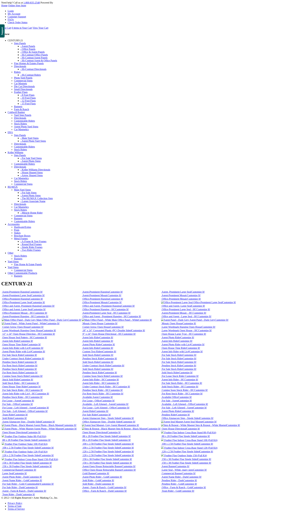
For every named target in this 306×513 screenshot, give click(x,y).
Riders (17, 72)
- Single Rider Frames (31, 247)
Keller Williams (15, 152)
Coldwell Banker (16, 112)
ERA (10, 132)
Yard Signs (13, 261)
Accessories (14, 224)
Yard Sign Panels (22, 115)
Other (10, 253)
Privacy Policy (15, 503)
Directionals (20, 66)
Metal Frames (21, 238)
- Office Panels (27, 49)
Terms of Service (16, 509)
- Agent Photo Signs (30, 161)
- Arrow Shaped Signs (31, 175)
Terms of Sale (15, 506)
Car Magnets (20, 83)
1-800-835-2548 (31, 2)
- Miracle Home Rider (31, 212)
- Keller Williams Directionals (35, 169)
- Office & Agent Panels (32, 52)
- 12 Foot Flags (28, 100)
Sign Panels (20, 43)
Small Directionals (23, 89)
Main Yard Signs (22, 189)
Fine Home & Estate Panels (28, 264)
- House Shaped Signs (31, 172)
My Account (14, 13)
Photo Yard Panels (23, 77)
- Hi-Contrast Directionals (33, 69)
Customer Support (17, 16)
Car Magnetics (21, 129)
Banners (18, 106)
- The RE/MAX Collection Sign (36, 198)
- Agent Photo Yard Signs (33, 141)
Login (11, 11)
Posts (16, 230)
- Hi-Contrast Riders (30, 75)
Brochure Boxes (22, 235)
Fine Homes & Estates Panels (29, 63)
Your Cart (6, 27)
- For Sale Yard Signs (31, 158)
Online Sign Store (17, 5)
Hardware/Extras (22, 227)
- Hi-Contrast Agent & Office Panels (38, 60)
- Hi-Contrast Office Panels (34, 54)
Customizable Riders (24, 120)
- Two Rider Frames (30, 250)
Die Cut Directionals (24, 86)
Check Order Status (17, 22)
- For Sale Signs (28, 192)
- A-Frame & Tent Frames (33, 241)
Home (4, 5)
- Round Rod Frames (31, 244)
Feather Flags (21, 92)
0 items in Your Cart (22, 27)
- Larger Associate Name (32, 201)
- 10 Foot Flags (28, 98)
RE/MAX (13, 187)
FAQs (11, 19)
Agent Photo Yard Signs (26, 126)
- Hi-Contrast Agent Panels (33, 57)
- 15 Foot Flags (28, 103)
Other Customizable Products (22, 273)
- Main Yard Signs (29, 138)
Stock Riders (20, 123)
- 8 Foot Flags (27, 95)
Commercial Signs (23, 80)
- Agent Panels (27, 46)
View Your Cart (40, 27)
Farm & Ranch (21, 109)
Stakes (17, 232)
